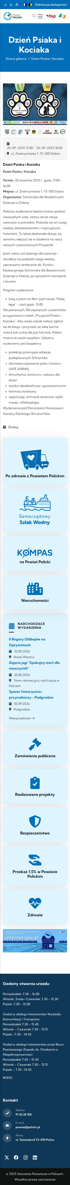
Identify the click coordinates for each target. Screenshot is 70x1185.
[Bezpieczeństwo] (35, 824)
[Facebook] (16, 1157)
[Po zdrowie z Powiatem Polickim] (35, 461)
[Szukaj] (34, 16)
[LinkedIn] (35, 1157)
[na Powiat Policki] (35, 553)
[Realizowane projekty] (35, 786)
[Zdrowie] (35, 906)
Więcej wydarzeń (20, 718)
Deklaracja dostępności (51, 4)
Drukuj (13, 427)
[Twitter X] (7, 1157)
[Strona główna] (12, 16)
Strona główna (16, 59)
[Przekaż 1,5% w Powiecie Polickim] (35, 865)
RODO (7, 1078)
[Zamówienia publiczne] (35, 747)
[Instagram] (25, 1157)
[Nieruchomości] (35, 592)
